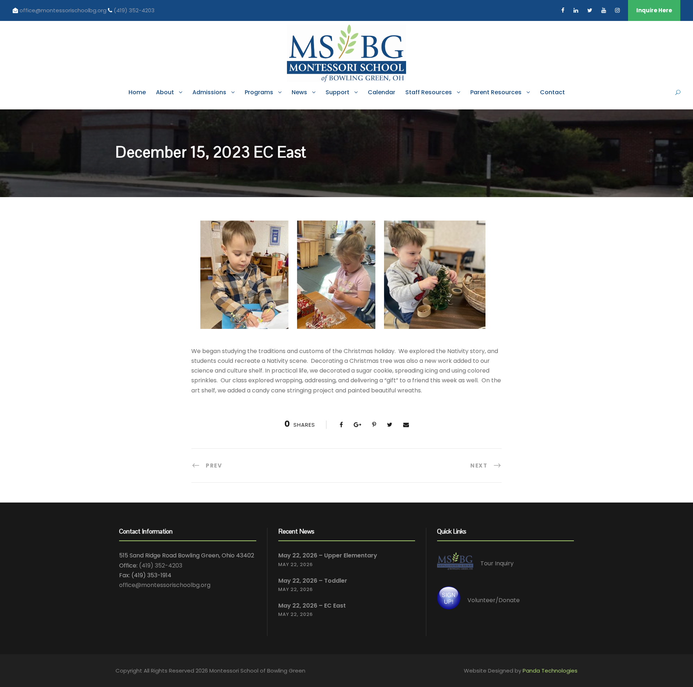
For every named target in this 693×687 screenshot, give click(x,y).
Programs (259, 92)
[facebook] (563, 10)
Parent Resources (496, 92)
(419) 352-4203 (134, 10)
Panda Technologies (550, 670)
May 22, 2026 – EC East (312, 605)
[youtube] (603, 10)
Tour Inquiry (497, 564)
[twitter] (589, 10)
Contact (552, 92)
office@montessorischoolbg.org (63, 10)
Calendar (381, 92)
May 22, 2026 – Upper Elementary (327, 555)
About (165, 92)
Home (137, 92)
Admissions (209, 92)
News (299, 92)
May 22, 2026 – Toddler (312, 581)
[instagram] (617, 10)
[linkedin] (576, 10)
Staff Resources (428, 92)
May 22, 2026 (295, 564)
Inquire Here (654, 10)
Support (337, 92)
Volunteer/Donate (493, 600)
